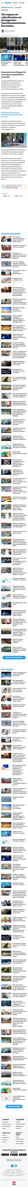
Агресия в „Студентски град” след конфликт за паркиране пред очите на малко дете (19, 552)
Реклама (8, 1169)
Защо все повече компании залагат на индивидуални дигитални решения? (18, 1004)
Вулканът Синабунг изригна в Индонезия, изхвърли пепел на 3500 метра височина (19, 850)
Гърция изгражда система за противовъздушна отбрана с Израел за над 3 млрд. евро (18, 319)
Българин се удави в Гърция (18, 797)
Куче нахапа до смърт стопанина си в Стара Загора (19, 379)
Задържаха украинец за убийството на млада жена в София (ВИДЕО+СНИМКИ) (19, 507)
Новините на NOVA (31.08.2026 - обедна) (18, 883)
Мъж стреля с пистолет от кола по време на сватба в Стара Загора (18, 239)
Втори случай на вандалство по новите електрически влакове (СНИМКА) (19, 650)
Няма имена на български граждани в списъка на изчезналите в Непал (19, 954)
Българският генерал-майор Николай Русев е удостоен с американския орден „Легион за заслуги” (19, 928)
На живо (21, 3)
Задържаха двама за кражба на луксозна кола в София (18, 363)
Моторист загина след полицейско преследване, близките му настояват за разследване (19, 561)
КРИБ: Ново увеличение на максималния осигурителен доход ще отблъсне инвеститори (19, 302)
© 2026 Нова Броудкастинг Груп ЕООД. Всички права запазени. (14, 1179)
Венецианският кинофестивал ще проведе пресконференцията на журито (19, 781)
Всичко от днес (6, 1124)
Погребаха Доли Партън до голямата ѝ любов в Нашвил (19, 731)
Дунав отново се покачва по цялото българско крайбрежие (19, 437)
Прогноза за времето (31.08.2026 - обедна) (18, 840)
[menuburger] (2, 3)
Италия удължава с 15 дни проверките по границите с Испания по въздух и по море (19, 328)
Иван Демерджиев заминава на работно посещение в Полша (18, 682)
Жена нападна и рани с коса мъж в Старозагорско (19, 272)
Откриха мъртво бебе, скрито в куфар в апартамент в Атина (19, 919)
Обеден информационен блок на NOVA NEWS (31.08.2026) (19, 674)
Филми (4, 1142)
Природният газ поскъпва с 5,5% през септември (18, 371)
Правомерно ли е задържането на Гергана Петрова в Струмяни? (18, 472)
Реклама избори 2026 (16, 1169)
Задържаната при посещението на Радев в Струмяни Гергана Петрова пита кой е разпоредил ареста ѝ (19, 516)
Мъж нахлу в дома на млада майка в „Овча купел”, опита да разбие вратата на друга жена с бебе (19, 542)
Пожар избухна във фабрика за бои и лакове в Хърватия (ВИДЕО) (19, 1058)
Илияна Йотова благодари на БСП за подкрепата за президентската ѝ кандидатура (18, 463)
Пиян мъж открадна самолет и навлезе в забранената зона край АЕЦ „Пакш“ (19, 264)
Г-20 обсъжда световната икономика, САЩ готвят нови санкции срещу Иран (19, 867)
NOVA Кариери (20, 1141)
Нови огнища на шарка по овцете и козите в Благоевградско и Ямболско (19, 387)
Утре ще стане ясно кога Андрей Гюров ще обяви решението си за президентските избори (19, 622)
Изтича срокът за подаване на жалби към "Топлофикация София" (19, 596)
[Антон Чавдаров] (2, 30)
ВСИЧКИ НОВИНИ (14, 1106)
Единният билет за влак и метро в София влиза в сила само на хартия (19, 395)
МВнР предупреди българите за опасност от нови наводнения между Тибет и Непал (19, 987)
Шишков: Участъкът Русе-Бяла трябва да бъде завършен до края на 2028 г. (19, 345)
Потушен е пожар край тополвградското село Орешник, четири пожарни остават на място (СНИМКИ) (19, 632)
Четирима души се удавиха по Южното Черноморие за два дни (19, 445)
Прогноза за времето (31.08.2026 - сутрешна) (19, 579)
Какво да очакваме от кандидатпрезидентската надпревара (19, 525)
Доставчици (7, 1172)
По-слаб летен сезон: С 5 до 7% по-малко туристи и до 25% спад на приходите (19, 481)
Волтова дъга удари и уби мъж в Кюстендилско (18, 309)
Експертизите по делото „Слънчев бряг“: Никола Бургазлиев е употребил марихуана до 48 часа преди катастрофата (19, 291)
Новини (15, 3)
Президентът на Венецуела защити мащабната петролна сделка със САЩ (19, 903)
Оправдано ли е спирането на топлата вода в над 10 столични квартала (19, 256)
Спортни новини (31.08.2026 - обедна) (18, 832)
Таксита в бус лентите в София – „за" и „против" (19, 497)
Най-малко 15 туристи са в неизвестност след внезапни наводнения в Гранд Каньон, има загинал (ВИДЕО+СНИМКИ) (19, 1022)
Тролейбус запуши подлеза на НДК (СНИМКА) (17, 641)
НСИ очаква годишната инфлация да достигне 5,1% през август (19, 961)
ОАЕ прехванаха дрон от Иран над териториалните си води (18, 1099)
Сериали (4, 1139)
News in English (19, 1143)
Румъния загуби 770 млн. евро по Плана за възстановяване (19, 690)
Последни (5, 1122)
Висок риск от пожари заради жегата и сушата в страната (18, 429)
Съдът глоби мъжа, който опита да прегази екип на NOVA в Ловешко (19, 337)
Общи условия (19, 1172)
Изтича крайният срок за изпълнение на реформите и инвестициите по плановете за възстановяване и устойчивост (19, 770)
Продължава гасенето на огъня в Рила (19, 532)
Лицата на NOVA (20, 1124)
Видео (4, 1128)
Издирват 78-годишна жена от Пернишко (18, 246)
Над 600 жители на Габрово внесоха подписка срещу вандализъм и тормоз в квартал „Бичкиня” (19, 571)
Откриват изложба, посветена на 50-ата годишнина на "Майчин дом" (19, 589)
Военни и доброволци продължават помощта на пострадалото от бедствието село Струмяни (19, 412)
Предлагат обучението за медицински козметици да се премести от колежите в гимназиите (19, 490)
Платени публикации (19, 1175)
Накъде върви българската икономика (19, 452)
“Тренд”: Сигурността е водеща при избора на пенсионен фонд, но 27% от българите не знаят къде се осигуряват (19, 354)
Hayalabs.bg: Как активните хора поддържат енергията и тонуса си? (19, 970)
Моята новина (6, 1126)
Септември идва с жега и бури (19, 603)
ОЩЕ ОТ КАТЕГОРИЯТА (14, 657)
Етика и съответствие (8, 1175)
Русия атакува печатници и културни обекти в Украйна (19, 747)
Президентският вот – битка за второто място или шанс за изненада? (19, 422)
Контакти (13, 1172)
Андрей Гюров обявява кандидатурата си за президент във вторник (19, 403)
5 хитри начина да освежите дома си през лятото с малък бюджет (19, 1012)
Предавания (5, 1137)
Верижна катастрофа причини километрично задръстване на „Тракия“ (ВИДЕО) (19, 613)
